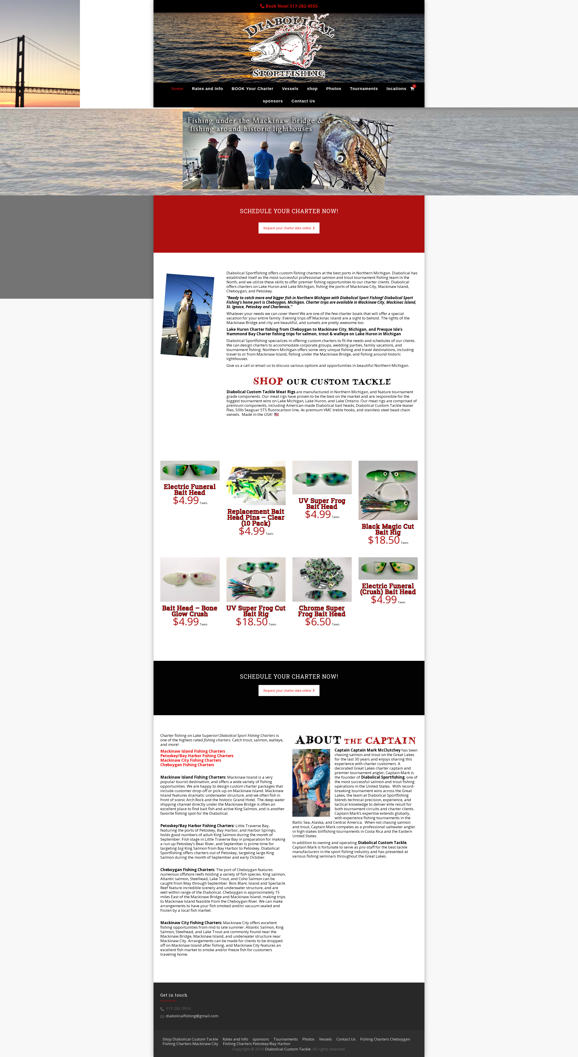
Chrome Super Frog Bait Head (322, 611)
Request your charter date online (287, 228)
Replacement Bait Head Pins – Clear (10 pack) (256, 517)
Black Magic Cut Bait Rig (388, 529)
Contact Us (303, 101)
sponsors (273, 101)
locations (396, 88)
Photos (333, 88)
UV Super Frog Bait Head (322, 503)
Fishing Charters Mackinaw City (190, 1043)
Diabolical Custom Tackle (288, 1049)
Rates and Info (207, 88)
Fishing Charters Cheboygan (385, 1039)
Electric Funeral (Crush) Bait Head (388, 589)
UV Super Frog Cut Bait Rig (256, 611)
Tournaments (364, 88)
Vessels (290, 88)
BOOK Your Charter (252, 88)
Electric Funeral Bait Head (190, 489)
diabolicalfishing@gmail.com (192, 1015)
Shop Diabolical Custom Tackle (190, 1039)
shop (312, 88)
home (177, 88)
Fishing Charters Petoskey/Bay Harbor (257, 1043)
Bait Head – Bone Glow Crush (189, 611)
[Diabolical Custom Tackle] (289, 45)
